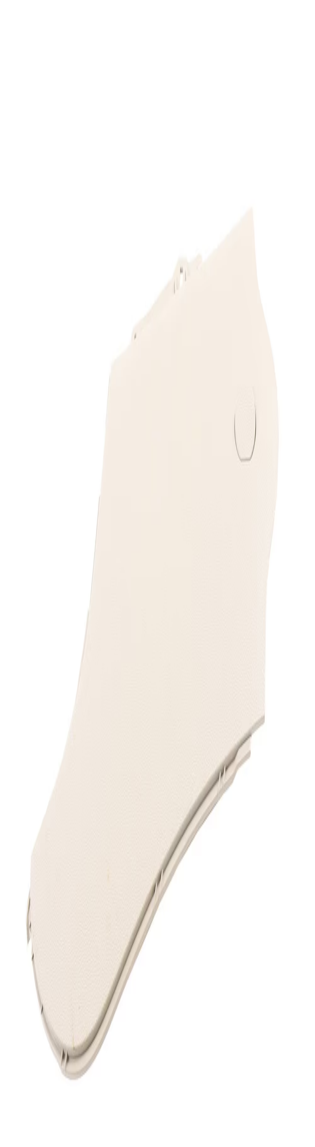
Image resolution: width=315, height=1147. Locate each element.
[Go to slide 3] (5, 657)
